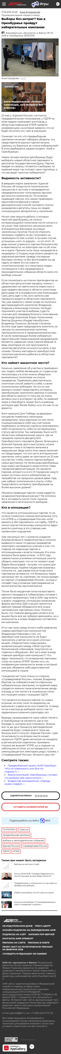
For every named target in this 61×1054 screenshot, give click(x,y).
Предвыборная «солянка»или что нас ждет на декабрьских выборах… (35, 884)
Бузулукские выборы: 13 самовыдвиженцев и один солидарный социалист (35, 903)
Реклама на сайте (13, 942)
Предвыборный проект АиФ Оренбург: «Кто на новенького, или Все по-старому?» (30, 768)
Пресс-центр (43, 926)
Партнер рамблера (28, 1040)
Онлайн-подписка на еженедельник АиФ (29, 930)
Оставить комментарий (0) (30, 807)
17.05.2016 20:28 (9, 12)
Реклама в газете (38, 942)
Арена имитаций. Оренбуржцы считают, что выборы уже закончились (31, 776)
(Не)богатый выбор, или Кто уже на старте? (34, 893)
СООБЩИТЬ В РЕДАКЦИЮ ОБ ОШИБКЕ (24, 953)
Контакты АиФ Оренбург (17, 938)
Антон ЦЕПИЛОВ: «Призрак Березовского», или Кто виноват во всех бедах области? (34, 875)
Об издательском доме (17, 926)
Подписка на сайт (14, 934)
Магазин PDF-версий (41, 934)
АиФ (23, 78)
